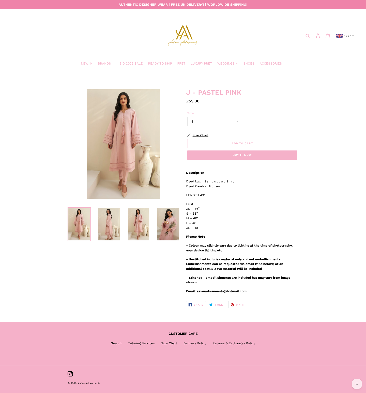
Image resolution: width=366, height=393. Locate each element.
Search (116, 343)
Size (190, 113)
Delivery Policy (194, 343)
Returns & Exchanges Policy (234, 343)
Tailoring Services (141, 343)
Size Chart (169, 343)
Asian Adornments (89, 383)
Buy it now (242, 154)
